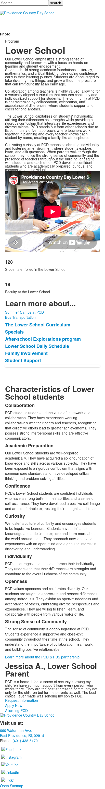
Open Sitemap (11, 785)
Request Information (21, 700)
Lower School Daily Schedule (37, 346)
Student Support (23, 360)
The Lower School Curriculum (37, 324)
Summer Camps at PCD (24, 312)
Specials (14, 331)
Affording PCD (16, 710)
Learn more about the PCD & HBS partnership (42, 656)
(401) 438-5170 (25, 740)
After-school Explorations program (43, 339)
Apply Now (13, 705)
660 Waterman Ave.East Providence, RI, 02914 (22, 733)
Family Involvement (26, 353)
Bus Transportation (20, 317)
